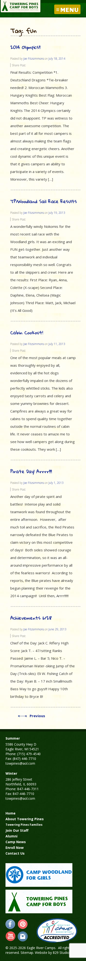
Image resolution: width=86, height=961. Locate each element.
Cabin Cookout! (26, 332)
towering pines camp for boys (38, 901)
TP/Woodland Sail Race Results (43, 201)
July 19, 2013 (56, 213)
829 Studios (62, 952)
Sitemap (27, 952)
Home (10, 813)
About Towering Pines (24, 819)
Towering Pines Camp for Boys (20, 6)
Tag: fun (23, 31)
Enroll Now (14, 847)
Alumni (11, 836)
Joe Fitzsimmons (33, 59)
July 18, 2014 (56, 59)
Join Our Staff (16, 830)
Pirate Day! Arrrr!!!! (31, 471)
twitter (23, 936)
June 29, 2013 (57, 629)
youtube (10, 936)
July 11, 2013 (56, 344)
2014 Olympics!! (25, 47)
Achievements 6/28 (31, 618)
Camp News (15, 842)
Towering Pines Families (24, 825)
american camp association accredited (56, 930)
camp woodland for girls (38, 875)
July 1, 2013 (56, 483)
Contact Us (15, 853)
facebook (10, 924)
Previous (37, 715)
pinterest (23, 924)
